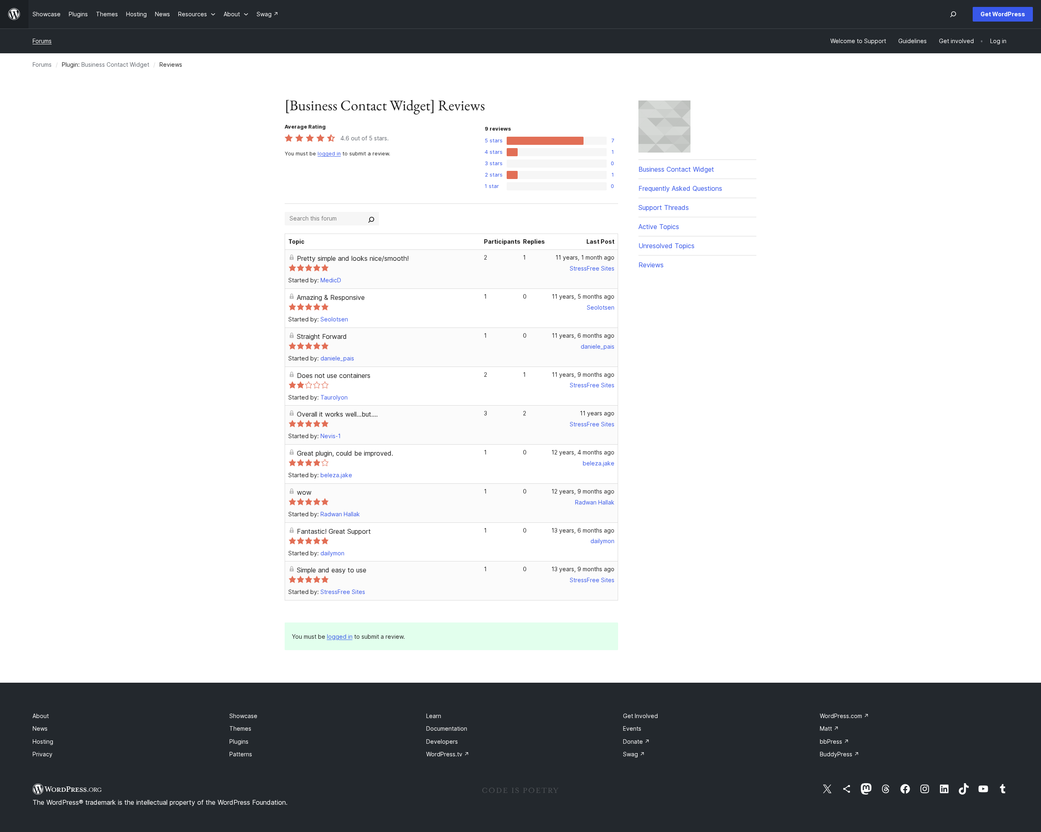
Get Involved (640, 715)
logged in (329, 154)
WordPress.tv (447, 754)
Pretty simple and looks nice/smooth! (353, 258)
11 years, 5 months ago (583, 296)
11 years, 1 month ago (584, 257)
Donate (636, 741)
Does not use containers (333, 375)
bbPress (834, 741)
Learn (433, 715)
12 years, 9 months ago (582, 491)
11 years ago (597, 413)
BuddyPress (839, 754)
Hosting (43, 741)
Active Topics (658, 227)
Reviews (651, 265)
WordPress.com (844, 715)
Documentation (446, 728)
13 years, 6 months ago (582, 530)
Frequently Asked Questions (680, 188)
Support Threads (663, 207)
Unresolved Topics (666, 246)
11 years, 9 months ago (583, 374)
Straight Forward (322, 336)
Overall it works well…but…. (337, 414)
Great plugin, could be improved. (345, 453)
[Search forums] (371, 218)
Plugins (238, 741)
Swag (634, 754)
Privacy (42, 754)
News (40, 728)
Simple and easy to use (331, 570)
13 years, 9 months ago (582, 569)
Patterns (240, 754)
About (41, 715)
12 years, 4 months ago (582, 452)
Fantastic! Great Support (334, 531)
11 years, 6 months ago (583, 335)
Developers (442, 741)
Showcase (243, 715)
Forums (42, 40)
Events (632, 728)
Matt (829, 728)
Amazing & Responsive (331, 297)
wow (304, 492)
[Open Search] (953, 14)
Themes (240, 728)
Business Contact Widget (115, 64)
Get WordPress (1002, 14)
